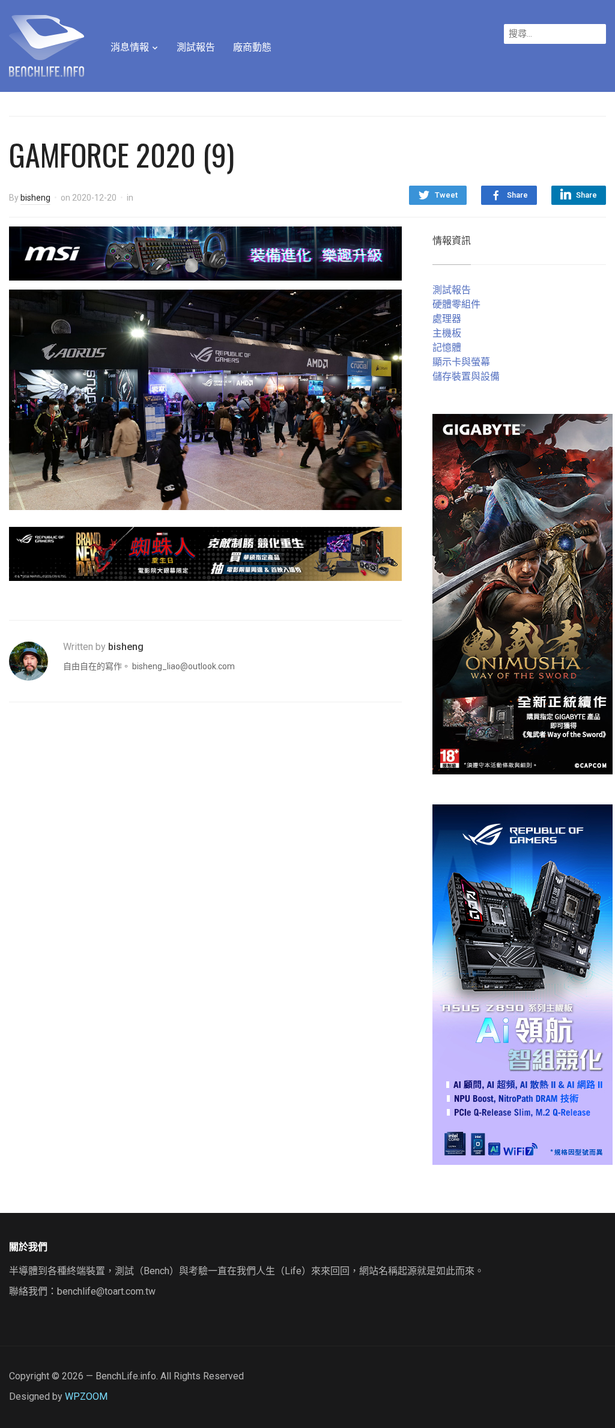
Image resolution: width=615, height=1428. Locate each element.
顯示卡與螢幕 (461, 362)
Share (517, 194)
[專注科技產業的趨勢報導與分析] (46, 44)
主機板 (446, 333)
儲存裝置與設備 (466, 376)
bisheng (35, 197)
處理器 (446, 318)
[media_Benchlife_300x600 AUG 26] (522, 593)
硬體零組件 (456, 304)
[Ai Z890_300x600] (522, 983)
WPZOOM (86, 1396)
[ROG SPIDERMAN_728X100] (205, 553)
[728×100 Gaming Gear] (205, 252)
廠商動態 (252, 47)
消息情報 (130, 47)
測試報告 (196, 47)
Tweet (446, 194)
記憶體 (446, 347)
